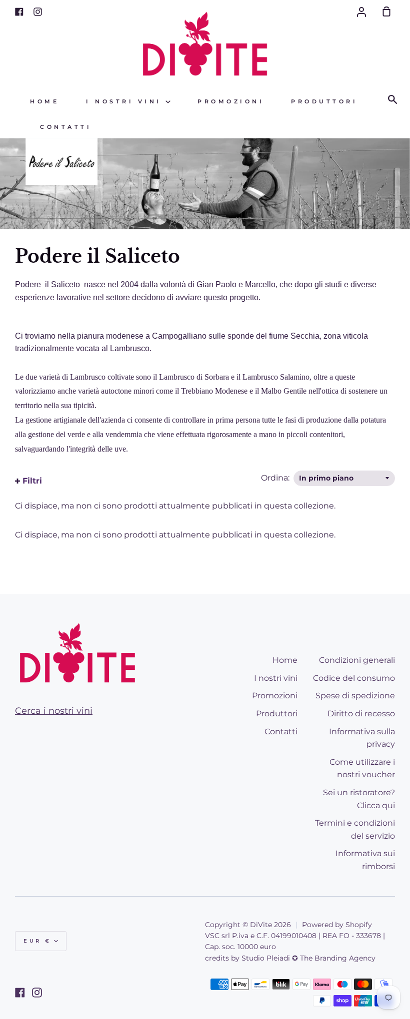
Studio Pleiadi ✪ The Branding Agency (309, 958)
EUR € (38, 941)
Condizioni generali (357, 660)
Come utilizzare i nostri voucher (362, 768)
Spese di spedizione (355, 695)
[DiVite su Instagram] (37, 993)
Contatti (66, 127)
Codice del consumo (354, 678)
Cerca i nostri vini (53, 710)
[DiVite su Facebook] (20, 993)
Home (44, 101)
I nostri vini (126, 101)
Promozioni (231, 101)
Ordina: (276, 478)
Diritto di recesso (361, 713)
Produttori (324, 101)
